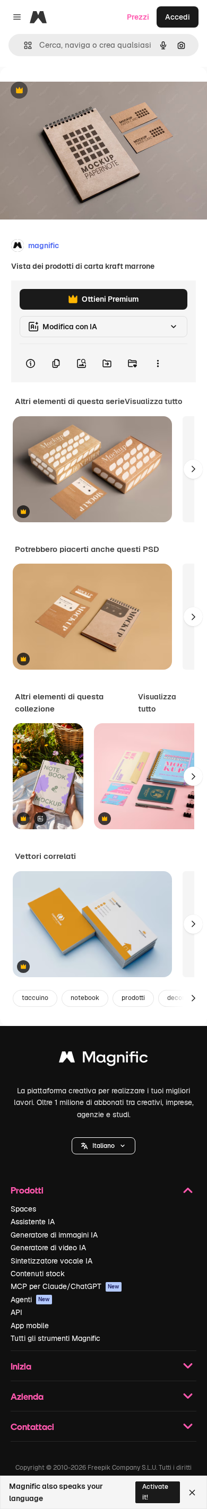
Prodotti (27, 1190)
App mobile (30, 1325)
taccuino (35, 998)
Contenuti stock (38, 1273)
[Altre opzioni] (157, 363)
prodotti (133, 998)
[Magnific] (103, 1059)
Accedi (177, 17)
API (16, 1312)
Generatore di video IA (48, 1247)
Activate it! (155, 1491)
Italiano (103, 1146)
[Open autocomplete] (23, 45)
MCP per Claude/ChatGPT (65, 1286)
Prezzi (138, 17)
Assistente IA (33, 1221)
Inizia (21, 1366)
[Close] (192, 1492)
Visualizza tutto (153, 401)
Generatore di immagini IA (54, 1235)
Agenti (30, 1299)
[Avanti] (193, 469)
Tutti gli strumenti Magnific (55, 1338)
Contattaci (32, 1426)
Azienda (27, 1396)
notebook (85, 998)
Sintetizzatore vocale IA (51, 1261)
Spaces (23, 1209)
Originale (70, 91)
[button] (103, 1145)
